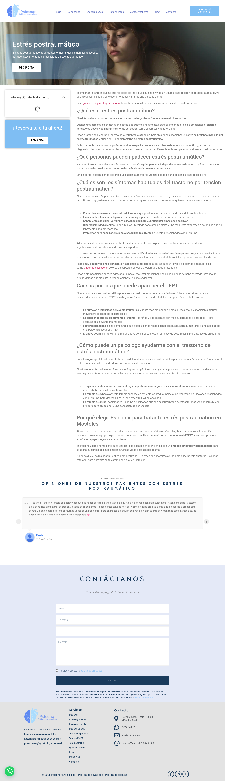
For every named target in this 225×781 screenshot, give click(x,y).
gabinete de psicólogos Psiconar (102, 103)
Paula (39, 535)
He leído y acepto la (81, 670)
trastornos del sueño (96, 267)
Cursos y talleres (139, 11)
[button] (63, 97)
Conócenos (74, 11)
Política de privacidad (144, 697)
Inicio (58, 11)
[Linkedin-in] (178, 774)
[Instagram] (185, 774)
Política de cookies (116, 774)
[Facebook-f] (171, 774)
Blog (157, 11)
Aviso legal (69, 774)
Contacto (171, 11)
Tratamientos (116, 11)
